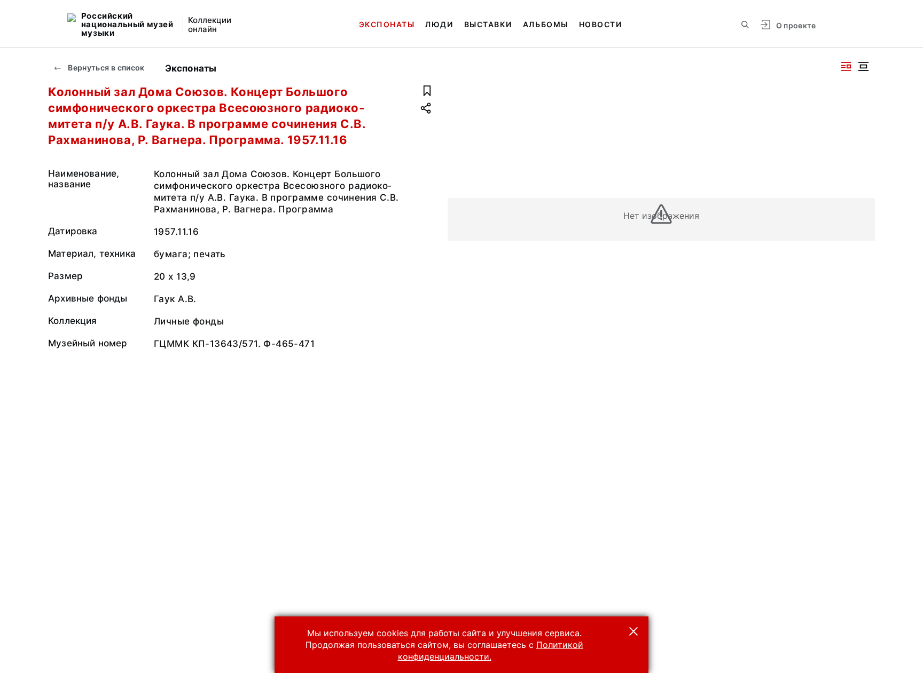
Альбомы (545, 24)
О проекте (796, 25)
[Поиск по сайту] (745, 24)
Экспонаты (387, 24)
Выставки (488, 24)
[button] (633, 631)
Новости (600, 24)
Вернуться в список (105, 67)
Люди (439, 24)
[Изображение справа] (846, 66)
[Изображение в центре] (863, 66)
